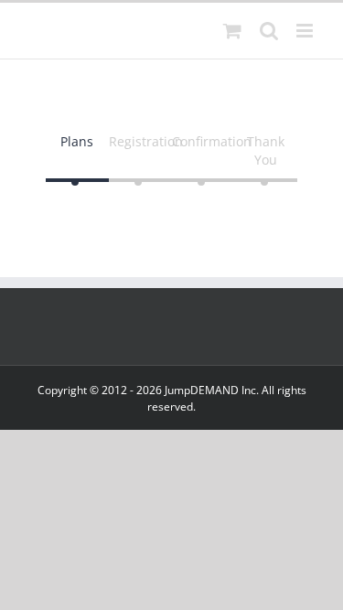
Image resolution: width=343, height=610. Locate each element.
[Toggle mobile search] (269, 30)
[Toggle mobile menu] (306, 30)
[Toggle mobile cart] (232, 30)
